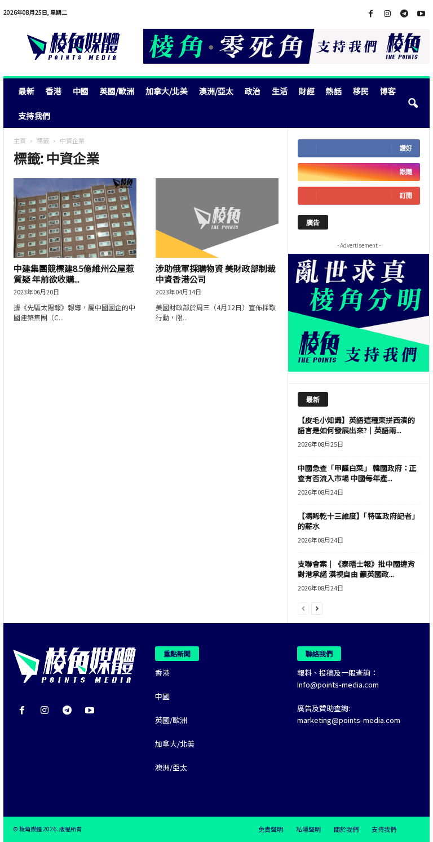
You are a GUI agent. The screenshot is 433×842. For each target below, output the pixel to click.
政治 (252, 90)
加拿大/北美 (166, 90)
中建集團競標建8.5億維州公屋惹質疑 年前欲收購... (74, 273)
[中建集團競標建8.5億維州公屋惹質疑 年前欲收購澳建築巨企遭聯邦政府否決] (75, 218)
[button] (412, 103)
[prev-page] (303, 608)
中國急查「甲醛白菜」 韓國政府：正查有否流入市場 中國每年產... (357, 472)
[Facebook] (370, 14)
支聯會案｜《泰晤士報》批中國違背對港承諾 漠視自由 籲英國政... (356, 568)
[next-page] (316, 608)
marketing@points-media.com (348, 720)
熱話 (334, 90)
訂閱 (406, 195)
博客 (388, 90)
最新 (26, 90)
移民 (361, 90)
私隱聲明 (308, 829)
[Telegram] (404, 14)
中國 (81, 90)
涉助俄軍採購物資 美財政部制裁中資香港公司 (216, 273)
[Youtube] (421, 14)
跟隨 (406, 171)
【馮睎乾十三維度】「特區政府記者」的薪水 (358, 520)
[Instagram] (387, 14)
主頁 (20, 140)
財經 (307, 90)
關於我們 (346, 829)
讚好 (406, 148)
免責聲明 (270, 829)
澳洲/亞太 (216, 90)
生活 (280, 90)
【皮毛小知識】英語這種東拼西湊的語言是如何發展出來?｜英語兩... (356, 425)
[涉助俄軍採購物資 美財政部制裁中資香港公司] (217, 218)
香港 (53, 90)
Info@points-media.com (338, 684)
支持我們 (34, 115)
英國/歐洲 (117, 90)
